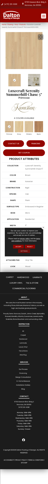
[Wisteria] (29, 127)
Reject (30, 247)
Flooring (10, 25)
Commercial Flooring (24, 288)
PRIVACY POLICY (21, 460)
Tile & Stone (32, 282)
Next (45, 79)
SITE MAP (24, 463)
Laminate (37, 277)
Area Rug (23, 355)
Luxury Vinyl (16, 282)
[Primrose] (9, 127)
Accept (18, 247)
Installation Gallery (23, 385)
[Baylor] (39, 127)
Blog (23, 389)
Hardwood (23, 277)
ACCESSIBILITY (9, 460)
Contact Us (13, 143)
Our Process (23, 369)
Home (4, 25)
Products (22, 25)
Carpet (10, 277)
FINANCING (35, 143)
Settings (24, 251)
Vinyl (16, 25)
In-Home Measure (23, 381)
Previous (3, 79)
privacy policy (25, 239)
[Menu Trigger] (43, 16)
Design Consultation (23, 377)
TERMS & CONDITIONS (36, 460)
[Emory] (19, 127)
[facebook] (23, 440)
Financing (23, 373)
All (23, 331)
